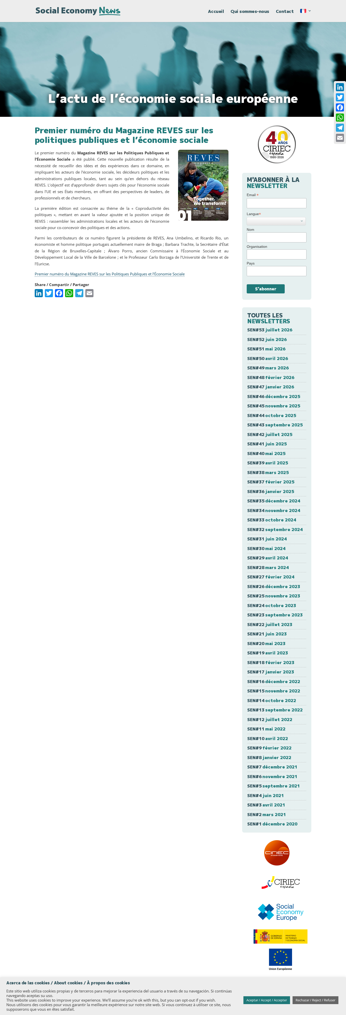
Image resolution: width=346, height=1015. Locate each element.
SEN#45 (273, 406)
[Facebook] (340, 107)
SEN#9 (269, 748)
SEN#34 (273, 510)
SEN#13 (275, 710)
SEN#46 (273, 396)
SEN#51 (266, 349)
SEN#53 (269, 330)
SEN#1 (272, 824)
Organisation (257, 247)
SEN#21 (267, 634)
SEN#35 (273, 501)
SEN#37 (270, 482)
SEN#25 (273, 596)
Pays (251, 263)
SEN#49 (268, 368)
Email (253, 195)
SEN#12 (269, 719)
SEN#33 (271, 520)
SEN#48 (270, 377)
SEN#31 (267, 539)
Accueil (216, 12)
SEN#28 (268, 567)
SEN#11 (266, 729)
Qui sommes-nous (249, 12)
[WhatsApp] (340, 117)
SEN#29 (267, 558)
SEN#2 (266, 814)
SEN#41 (267, 444)
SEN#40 (266, 453)
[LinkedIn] (340, 87)
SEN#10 (267, 738)
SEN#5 (273, 786)
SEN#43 (275, 425)
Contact (285, 12)
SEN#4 (265, 795)
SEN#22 (269, 624)
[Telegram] (340, 128)
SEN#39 (267, 463)
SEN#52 (267, 339)
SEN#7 (272, 767)
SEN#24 (271, 605)
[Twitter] (340, 97)
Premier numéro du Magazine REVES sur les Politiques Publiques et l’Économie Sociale (110, 273)
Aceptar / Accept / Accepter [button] (266, 1000)
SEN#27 (270, 577)
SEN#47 (270, 387)
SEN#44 (271, 415)
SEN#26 (273, 586)
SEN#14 (271, 700)
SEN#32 (275, 529)
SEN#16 (273, 681)
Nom (250, 230)
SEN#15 (273, 691)
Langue (254, 214)
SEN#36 (270, 491)
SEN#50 (267, 358)
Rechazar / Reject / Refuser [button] (315, 1000)
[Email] (340, 138)
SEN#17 (270, 672)
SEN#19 (267, 653)
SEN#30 (266, 548)
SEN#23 (275, 615)
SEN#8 (269, 757)
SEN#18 (270, 662)
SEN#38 (268, 472)
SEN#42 (269, 434)
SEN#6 (272, 776)
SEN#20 (266, 643)
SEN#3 (266, 805)
